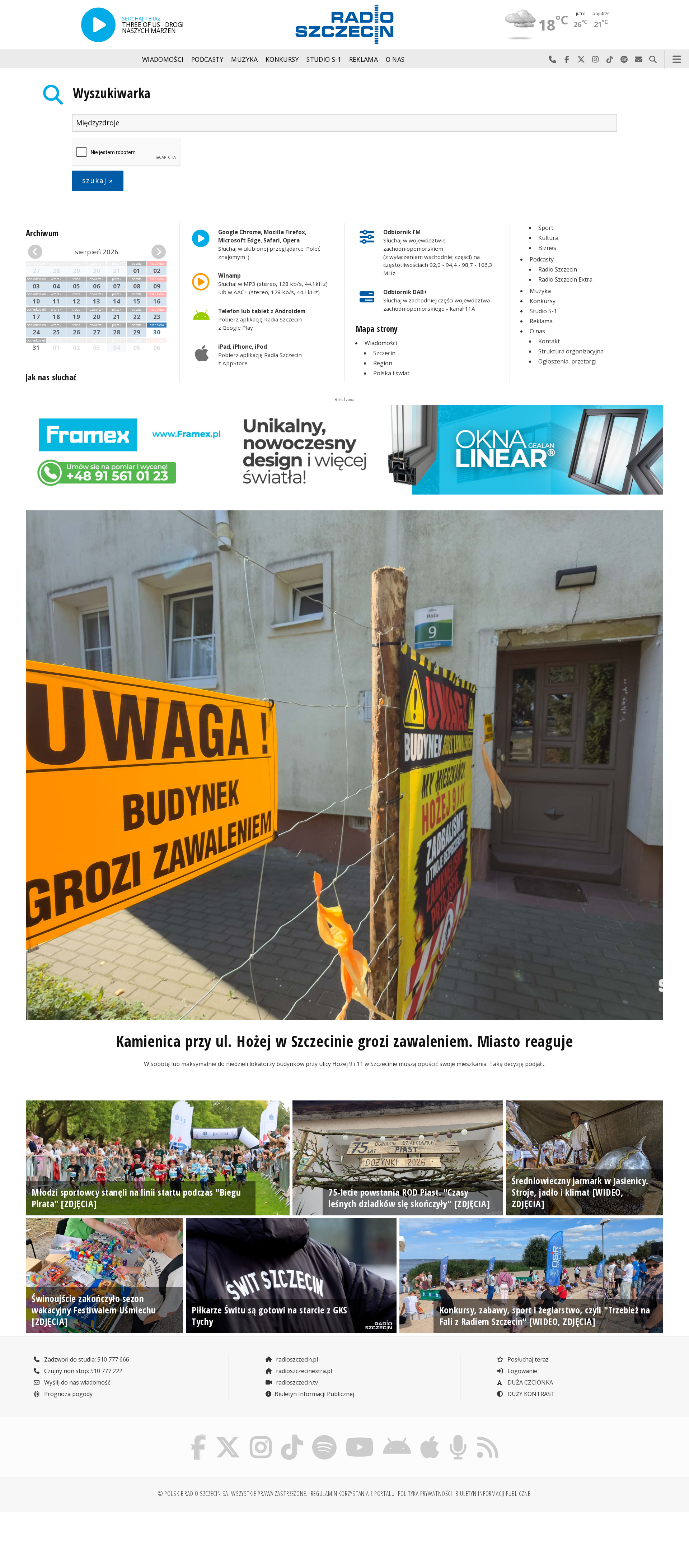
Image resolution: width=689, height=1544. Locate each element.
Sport (545, 228)
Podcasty (207, 59)
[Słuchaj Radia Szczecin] (98, 25)
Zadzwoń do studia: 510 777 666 (86, 1359)
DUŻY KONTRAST (530, 1394)
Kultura (548, 238)
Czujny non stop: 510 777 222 (82, 1371)
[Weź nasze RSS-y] (487, 1437)
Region (382, 363)
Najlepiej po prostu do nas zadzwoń (552, 59)
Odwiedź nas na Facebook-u (566, 59)
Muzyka (244, 59)
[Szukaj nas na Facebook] (198, 1437)
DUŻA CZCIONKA (529, 1382)
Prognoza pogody (68, 1394)
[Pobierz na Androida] (397, 1437)
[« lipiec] (38, 252)
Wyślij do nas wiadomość (638, 59)
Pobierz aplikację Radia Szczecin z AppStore (260, 355)
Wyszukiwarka (112, 93)
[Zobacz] (344, 450)
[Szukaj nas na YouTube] (360, 1437)
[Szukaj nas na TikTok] (292, 1437)
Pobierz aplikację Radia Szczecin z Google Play (261, 319)
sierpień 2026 (96, 251)
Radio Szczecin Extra (565, 279)
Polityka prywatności (425, 1493)
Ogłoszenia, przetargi (567, 361)
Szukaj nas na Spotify (624, 59)
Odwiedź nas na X (581, 59)
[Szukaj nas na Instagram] (260, 1437)
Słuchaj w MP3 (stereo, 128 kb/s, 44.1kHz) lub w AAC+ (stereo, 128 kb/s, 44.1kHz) (273, 284)
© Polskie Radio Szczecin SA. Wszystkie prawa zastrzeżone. (233, 1493)
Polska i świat (391, 373)
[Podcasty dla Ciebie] (458, 1437)
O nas (395, 59)
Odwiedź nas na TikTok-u (610, 59)
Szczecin (384, 353)
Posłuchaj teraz (527, 1359)
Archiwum (42, 233)
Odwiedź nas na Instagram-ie (595, 59)
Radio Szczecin (557, 269)
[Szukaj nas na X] (228, 1437)
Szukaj (653, 59)
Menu (676, 59)
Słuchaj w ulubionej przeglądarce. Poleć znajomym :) (269, 244)
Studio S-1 (323, 59)
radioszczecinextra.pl (303, 1371)
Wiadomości (163, 59)
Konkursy (282, 59)
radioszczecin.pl (296, 1359)
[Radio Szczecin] (344, 24)
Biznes (547, 248)
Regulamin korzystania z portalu (353, 1493)
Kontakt (549, 341)
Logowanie (521, 1371)
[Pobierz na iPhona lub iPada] (430, 1437)
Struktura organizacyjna (571, 351)
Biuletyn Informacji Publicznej (314, 1394)
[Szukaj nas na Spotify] (324, 1437)
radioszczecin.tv (296, 1382)
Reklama (363, 59)
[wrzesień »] (155, 252)
